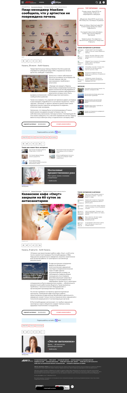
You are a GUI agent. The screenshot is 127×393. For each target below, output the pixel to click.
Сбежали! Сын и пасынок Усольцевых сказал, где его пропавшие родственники (95, 63)
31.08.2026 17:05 (26, 191)
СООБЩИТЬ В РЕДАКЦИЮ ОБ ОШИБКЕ (76, 363)
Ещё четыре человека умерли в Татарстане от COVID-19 (37, 150)
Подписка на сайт (39, 361)
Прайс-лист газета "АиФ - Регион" (69, 361)
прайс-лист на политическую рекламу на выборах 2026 (49, 363)
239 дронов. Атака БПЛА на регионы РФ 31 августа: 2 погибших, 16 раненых (91, 19)
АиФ (23, 57)
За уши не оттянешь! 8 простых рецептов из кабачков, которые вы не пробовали (95, 74)
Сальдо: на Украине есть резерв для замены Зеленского (94, 112)
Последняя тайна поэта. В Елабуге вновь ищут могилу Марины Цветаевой (91, 33)
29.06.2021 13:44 (26, 7)
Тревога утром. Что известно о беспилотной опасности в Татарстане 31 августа (91, 40)
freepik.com (25, 241)
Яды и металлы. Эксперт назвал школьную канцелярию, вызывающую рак (93, 218)
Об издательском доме (40, 360)
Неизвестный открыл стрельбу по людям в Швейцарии (94, 106)
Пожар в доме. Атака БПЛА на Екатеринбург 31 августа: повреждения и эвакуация (91, 13)
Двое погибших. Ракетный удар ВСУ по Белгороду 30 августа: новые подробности (91, 27)
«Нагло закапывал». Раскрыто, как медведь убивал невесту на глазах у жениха (94, 213)
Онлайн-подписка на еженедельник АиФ (82, 360)
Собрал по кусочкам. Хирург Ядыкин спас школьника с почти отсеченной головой (95, 207)
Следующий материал (50, 388)
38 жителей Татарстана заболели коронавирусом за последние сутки (65, 151)
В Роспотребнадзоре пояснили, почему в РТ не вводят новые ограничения (65, 157)
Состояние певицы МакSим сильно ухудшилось (36, 156)
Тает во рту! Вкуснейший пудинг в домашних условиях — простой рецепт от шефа (94, 196)
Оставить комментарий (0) (63, 124)
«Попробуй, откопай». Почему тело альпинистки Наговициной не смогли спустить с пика (94, 68)
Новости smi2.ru (27, 185)
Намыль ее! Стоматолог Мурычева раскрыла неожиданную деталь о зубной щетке (94, 201)
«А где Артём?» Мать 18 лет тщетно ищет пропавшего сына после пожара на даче (94, 224)
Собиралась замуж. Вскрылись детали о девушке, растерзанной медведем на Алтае (94, 80)
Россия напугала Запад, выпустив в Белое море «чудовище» (94, 95)
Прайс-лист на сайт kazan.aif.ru (89, 361)
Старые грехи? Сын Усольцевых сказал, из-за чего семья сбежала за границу (94, 51)
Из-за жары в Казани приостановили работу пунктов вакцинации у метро (37, 162)
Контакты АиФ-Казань (52, 361)
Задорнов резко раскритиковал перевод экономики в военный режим (93, 101)
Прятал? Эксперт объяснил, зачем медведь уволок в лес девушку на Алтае (94, 57)
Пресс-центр (52, 360)
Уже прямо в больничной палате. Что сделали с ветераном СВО (95, 89)
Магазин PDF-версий (63, 360)
